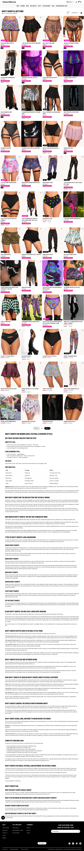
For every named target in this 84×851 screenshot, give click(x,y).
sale (53, 6)
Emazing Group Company (70, 849)
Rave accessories (11, 746)
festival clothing (24, 523)
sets (39, 6)
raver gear (53, 776)
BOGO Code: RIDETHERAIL (5, 46)
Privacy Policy (5, 849)
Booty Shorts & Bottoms (11, 13)
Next (47, 428)
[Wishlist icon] (19, 17)
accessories (46, 6)
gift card (28, 830)
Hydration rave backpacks (13, 750)
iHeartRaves (53, 849)
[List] (81, 13)
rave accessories (41, 604)
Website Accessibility (14, 849)
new (18, 6)
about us (28, 827)
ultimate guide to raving (18, 830)
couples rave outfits (29, 754)
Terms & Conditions (24, 849)
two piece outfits (50, 637)
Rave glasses (10, 747)
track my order (5, 827)
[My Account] (76, 2)
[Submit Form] (78, 831)
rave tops (75, 618)
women (22, 6)
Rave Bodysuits (20, 454)
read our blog (15, 827)
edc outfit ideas (16, 832)
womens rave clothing (20, 756)
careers (28, 832)
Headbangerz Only (62, 6)
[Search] (67, 2)
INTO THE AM (79, 849)
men (27, 6)
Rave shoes (10, 749)
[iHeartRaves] (9, 2)
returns (4, 835)
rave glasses (30, 637)
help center (4, 830)
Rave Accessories (23, 457)
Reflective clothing (41, 576)
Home (3, 13)
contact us (4, 832)
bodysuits (33, 6)
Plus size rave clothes (10, 670)
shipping (4, 837)
